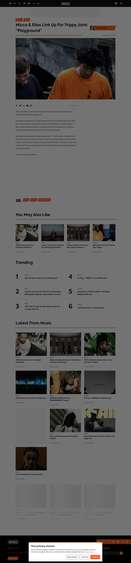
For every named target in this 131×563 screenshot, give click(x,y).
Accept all (95, 557)
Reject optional (72, 557)
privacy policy (88, 552)
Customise (84, 557)
